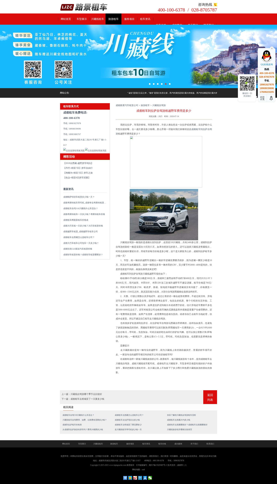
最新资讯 (68, 189)
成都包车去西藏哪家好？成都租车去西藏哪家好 (187, 425)
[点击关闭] (272, 48)
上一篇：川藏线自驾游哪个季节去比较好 (82, 394)
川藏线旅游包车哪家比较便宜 (179, 429)
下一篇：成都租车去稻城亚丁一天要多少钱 (83, 399)
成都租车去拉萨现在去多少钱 (127, 420)
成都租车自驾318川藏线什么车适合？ (80, 208)
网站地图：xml (138, 469)
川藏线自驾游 (159, 105)
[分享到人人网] (145, 478)
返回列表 (210, 397)
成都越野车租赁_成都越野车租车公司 (80, 231)
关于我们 (194, 444)
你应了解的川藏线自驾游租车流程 (181, 415)
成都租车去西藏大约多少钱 (178, 420)
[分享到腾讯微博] (140, 478)
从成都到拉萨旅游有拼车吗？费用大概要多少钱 (83, 429)
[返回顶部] (271, 98)
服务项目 (129, 19)
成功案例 (178, 444)
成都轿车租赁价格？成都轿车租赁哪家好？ (83, 254)
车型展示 (82, 19)
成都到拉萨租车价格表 (72, 425)
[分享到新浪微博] (135, 478)
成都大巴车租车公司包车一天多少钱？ (81, 243)
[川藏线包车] (138, 56)
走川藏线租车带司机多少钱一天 (128, 429)
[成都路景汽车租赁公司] (84, 7)
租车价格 (162, 444)
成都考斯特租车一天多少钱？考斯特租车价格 (84, 214)
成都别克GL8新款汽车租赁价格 (77, 249)
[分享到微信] (150, 478)
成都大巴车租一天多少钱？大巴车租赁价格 (83, 226)
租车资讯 (145, 19)
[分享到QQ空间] (130, 478)
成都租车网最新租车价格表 (75, 220)
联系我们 (210, 444)
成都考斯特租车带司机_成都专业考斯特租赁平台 (85, 202)
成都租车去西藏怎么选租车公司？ (79, 237)
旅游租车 (113, 19)
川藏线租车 (97, 19)
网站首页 (66, 19)
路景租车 (130, 465)
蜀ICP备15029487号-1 (158, 465)
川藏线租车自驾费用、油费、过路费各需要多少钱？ (85, 420)
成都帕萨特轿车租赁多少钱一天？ (79, 197)
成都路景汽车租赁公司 (127, 105)
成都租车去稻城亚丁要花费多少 (128, 425)
